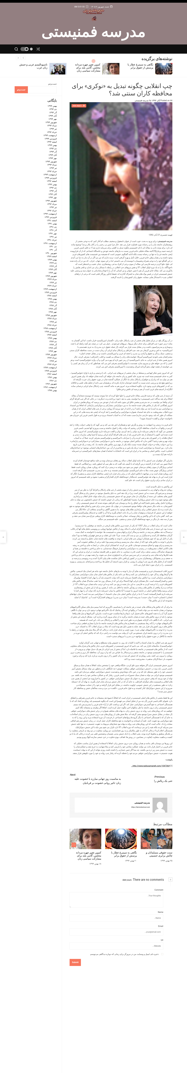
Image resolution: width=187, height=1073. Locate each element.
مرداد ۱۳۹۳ (52, 165)
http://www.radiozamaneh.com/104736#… (150, 766)
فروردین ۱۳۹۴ (51, 138)
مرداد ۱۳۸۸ (52, 318)
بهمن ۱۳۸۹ (52, 259)
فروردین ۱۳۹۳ (51, 178)
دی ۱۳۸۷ (53, 341)
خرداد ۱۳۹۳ (52, 171)
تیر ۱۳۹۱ (53, 237)
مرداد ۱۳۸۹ (52, 279)
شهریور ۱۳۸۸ (51, 315)
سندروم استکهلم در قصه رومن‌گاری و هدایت (34, 66)
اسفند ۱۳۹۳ (52, 142)
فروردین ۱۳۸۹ (51, 292)
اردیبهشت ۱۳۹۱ (50, 243)
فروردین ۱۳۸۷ (51, 371)
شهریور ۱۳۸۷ (51, 354)
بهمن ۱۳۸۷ (52, 338)
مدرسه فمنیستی (93, 30)
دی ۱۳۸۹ (53, 263)
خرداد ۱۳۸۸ (52, 325)
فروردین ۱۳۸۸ (51, 331)
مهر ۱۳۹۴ (52, 119)
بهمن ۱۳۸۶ (52, 377)
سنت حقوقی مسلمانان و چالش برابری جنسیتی (159, 854)
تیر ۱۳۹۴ (53, 129)
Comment (158, 890)
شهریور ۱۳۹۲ (51, 201)
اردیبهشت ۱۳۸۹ (50, 289)
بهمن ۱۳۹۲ (52, 184)
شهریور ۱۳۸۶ (51, 384)
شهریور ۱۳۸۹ (51, 276)
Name (160, 912)
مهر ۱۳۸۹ (52, 272)
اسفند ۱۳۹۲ (52, 181)
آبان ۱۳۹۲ (52, 194)
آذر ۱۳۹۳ (53, 151)
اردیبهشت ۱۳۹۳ (50, 174)
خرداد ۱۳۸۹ (52, 286)
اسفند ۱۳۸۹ (52, 256)
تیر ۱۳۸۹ (53, 282)
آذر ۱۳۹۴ (53, 112)
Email (160, 926)
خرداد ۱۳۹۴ (52, 132)
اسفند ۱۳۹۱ (52, 220)
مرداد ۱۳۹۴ (52, 125)
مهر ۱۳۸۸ (52, 312)
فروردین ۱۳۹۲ (51, 217)
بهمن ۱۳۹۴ (52, 106)
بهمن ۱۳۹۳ (52, 145)
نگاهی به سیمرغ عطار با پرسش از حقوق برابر (124, 854)
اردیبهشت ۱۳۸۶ (50, 387)
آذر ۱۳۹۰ (53, 250)
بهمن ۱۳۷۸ (52, 390)
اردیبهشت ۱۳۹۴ (50, 135)
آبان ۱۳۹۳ (52, 155)
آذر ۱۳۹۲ (53, 191)
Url (162, 940)
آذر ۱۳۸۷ (53, 344)
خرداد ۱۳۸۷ (52, 364)
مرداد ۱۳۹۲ (52, 204)
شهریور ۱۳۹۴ (51, 122)
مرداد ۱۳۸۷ (52, 358)
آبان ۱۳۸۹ (52, 269)
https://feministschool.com (140, 807)
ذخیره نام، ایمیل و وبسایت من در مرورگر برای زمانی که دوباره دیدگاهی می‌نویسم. (124, 954)
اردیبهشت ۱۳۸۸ (50, 328)
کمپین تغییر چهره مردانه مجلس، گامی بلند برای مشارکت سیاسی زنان (140, 67)
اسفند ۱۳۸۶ (52, 374)
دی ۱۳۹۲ (53, 187)
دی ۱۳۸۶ (53, 380)
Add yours (127, 880)
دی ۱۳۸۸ (53, 302)
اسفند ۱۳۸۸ (52, 295)
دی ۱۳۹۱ (53, 227)
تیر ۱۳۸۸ (53, 321)
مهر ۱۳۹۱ (52, 233)
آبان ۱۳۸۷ (52, 348)
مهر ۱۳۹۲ (52, 197)
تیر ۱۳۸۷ (53, 361)
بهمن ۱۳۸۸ (52, 299)
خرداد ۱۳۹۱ (52, 240)
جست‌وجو (52, 84)
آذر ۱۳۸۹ (53, 266)
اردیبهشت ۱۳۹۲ (50, 214)
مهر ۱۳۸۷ (52, 351)
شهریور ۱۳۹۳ (51, 161)
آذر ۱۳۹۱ (53, 230)
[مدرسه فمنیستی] (160, 805)
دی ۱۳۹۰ (53, 246)
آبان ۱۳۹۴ (52, 116)
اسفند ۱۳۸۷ (52, 335)
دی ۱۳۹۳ (53, 148)
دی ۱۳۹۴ (53, 109)
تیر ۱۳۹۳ (53, 168)
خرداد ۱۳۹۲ (52, 210)
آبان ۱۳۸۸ (52, 308)
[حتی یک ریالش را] (184, 537)
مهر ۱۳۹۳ (52, 158)
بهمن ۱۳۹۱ (52, 224)
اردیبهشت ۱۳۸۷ (50, 367)
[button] (18, 58)
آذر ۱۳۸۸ (53, 305)
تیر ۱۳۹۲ (53, 207)
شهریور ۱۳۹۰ (51, 253)
